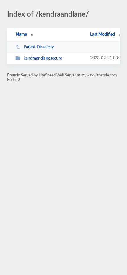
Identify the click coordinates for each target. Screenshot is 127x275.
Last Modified (102, 34)
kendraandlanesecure (43, 58)
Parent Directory (39, 47)
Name (21, 34)
